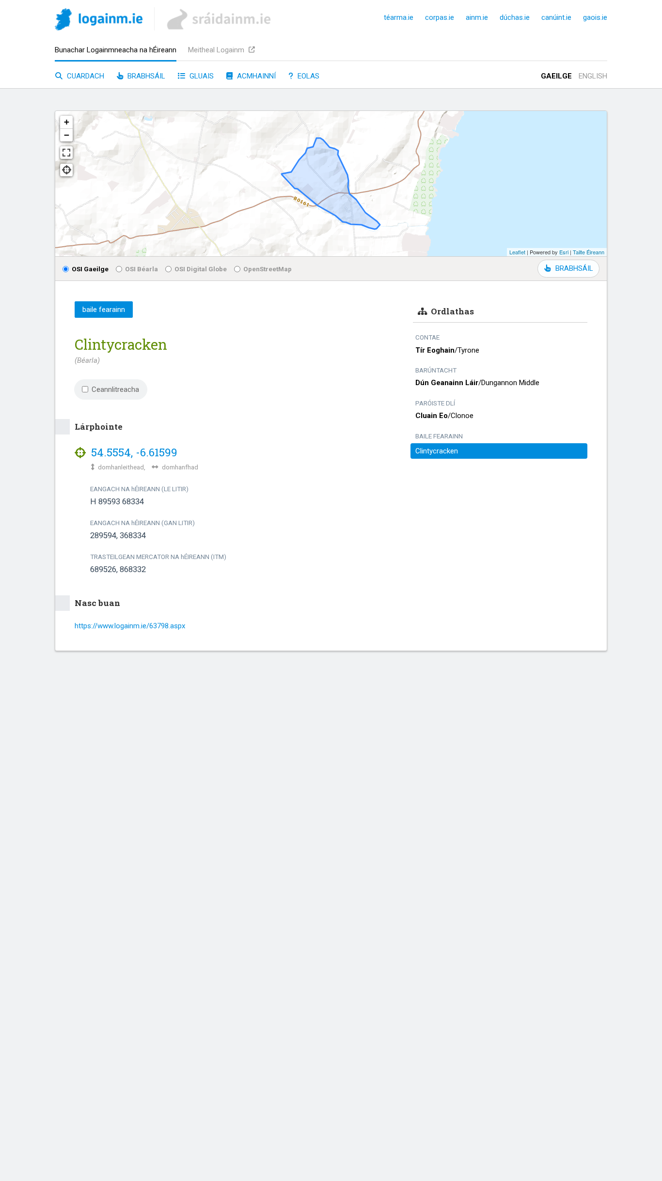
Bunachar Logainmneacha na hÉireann (115, 50)
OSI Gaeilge (90, 269)
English (593, 76)
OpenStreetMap (267, 269)
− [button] (66, 135)
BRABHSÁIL (574, 268)
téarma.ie (398, 17)
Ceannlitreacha (115, 389)
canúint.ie (556, 17)
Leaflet (517, 252)
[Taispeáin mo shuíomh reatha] (66, 170)
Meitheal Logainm (217, 50)
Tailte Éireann (588, 252)
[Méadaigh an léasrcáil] (66, 152)
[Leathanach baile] (98, 21)
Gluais (201, 76)
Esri (563, 252)
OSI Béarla (141, 269)
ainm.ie (477, 17)
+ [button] (66, 122)
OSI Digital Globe (200, 269)
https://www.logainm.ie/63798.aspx (130, 626)
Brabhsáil (145, 76)
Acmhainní (255, 76)
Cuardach (84, 76)
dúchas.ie (515, 17)
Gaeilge (556, 76)
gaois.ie (595, 17)
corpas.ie (439, 17)
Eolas (307, 76)
